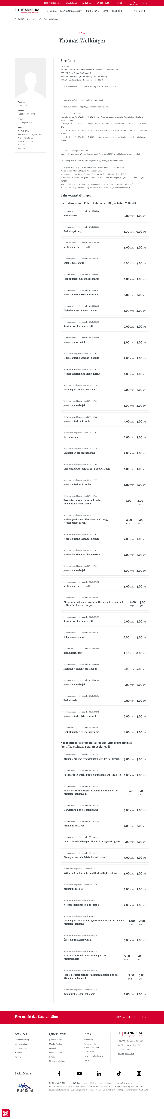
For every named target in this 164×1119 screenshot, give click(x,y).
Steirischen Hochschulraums (92, 1083)
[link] (25, 1040)
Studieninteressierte (51, 3)
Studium (52, 11)
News (106, 11)
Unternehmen (103, 3)
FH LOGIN (118, 3)
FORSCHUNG (92, 11)
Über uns (117, 11)
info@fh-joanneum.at (126, 1054)
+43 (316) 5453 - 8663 (26, 114)
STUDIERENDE (71, 3)
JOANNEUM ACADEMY (71, 11)
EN (147, 3)
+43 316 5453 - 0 (124, 1049)
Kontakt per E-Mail (25, 122)
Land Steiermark (105, 1090)
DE (142, 3)
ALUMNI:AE (86, 3)
